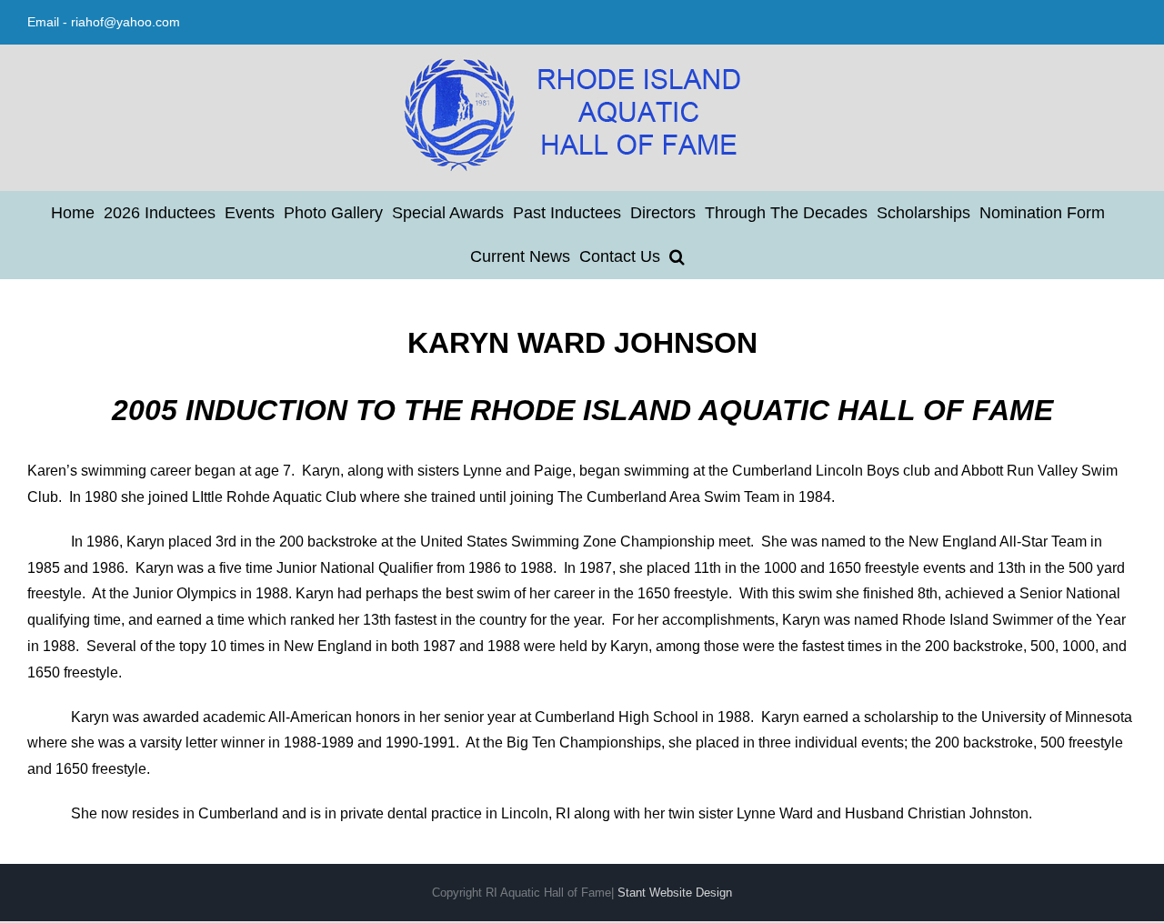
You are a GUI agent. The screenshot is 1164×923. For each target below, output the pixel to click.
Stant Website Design (674, 892)
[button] (677, 256)
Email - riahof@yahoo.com (103, 22)
